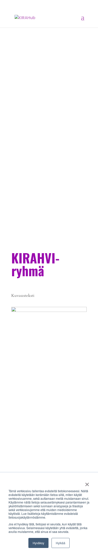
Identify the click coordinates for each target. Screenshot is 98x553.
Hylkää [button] (60, 543)
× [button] (87, 482)
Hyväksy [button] (38, 543)
